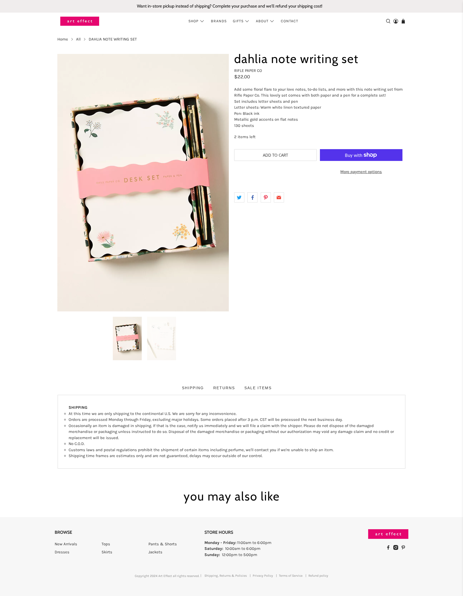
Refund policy (318, 575)
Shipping (193, 388)
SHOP (193, 21)
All (78, 39)
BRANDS (219, 21)
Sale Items (258, 388)
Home (62, 39)
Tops (106, 544)
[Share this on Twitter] (239, 197)
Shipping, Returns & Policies (225, 575)
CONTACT (289, 21)
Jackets (155, 552)
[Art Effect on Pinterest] (404, 548)
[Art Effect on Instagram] (397, 548)
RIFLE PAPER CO (248, 70)
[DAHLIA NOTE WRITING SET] (143, 182)
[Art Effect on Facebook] (389, 548)
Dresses (62, 552)
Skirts (107, 552)
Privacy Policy (263, 575)
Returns (224, 388)
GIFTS (238, 21)
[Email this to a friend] (279, 197)
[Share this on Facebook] (252, 197)
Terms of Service (291, 575)
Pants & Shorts (162, 544)
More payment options (361, 171)
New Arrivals (66, 544)
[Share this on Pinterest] (266, 197)
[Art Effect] (79, 21)
